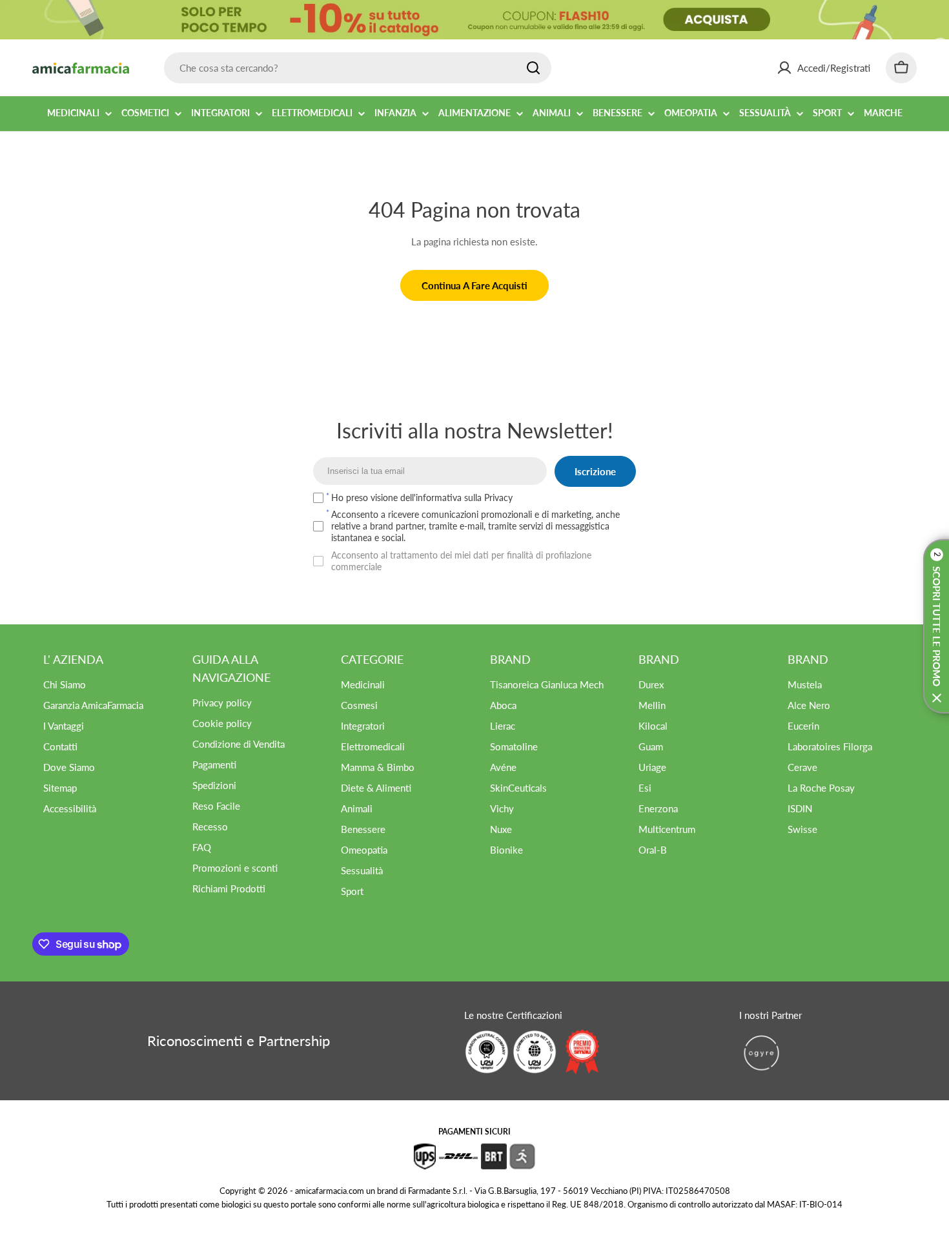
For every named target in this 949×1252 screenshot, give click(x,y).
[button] (936, 626)
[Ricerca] (533, 68)
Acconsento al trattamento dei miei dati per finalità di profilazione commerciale (461, 560)
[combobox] (357, 67)
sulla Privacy (488, 497)
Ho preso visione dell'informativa (422, 497)
